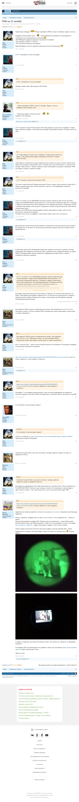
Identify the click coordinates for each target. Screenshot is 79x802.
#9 (76, 236)
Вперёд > (19, 26)
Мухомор (18, 121)
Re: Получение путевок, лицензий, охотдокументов (36, 696)
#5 (76, 138)
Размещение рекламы (39, 772)
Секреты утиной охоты (26, 693)
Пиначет (5, 465)
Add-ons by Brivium (43, 675)
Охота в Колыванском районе (28, 710)
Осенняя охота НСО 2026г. (27, 701)
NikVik (5, 513)
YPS (33, 23)
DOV (4, 321)
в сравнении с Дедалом (24, 525)
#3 (76, 89)
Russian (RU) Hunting (8, 673)
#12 (76, 319)
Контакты (39, 744)
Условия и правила (72, 675)
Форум (8, 11)
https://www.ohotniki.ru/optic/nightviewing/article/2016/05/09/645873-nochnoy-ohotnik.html (42, 357)
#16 (76, 415)
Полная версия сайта (41, 729)
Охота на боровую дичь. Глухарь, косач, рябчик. (35, 715)
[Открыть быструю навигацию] (75, 17)
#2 (76, 65)
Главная (68, 673)
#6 (76, 171)
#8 (76, 216)
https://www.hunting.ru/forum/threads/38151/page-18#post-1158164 (51, 436)
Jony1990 (6, 417)
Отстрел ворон (24, 718)
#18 (76, 463)
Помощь (63, 673)
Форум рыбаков (39, 779)
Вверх (72, 673)
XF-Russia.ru (10, 677)
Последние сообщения (9, 13)
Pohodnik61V (7, 115)
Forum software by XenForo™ (15, 675)
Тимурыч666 (19, 658)
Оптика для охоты (14, 23)
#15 (76, 397)
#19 (76, 492)
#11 (76, 303)
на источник (55, 512)
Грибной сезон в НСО (26, 704)
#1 (76, 49)
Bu (21, 121)
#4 (76, 118)
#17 (76, 441)
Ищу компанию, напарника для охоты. (31, 707)
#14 (76, 367)
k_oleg (24, 121)
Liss (4, 67)
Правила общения (39, 752)
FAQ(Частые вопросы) (39, 760)
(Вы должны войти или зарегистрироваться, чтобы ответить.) (58, 665)
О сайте (39, 741)
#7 (76, 191)
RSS (75, 673)
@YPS (17, 54)
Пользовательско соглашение (39, 756)
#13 (76, 349)
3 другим (29, 121)
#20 (76, 656)
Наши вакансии (39, 768)
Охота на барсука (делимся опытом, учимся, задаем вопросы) (39, 699)
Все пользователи (39, 748)
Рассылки (39, 764)
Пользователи (16, 11)
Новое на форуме (25, 689)
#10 (76, 260)
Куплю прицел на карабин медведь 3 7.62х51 (34, 712)
